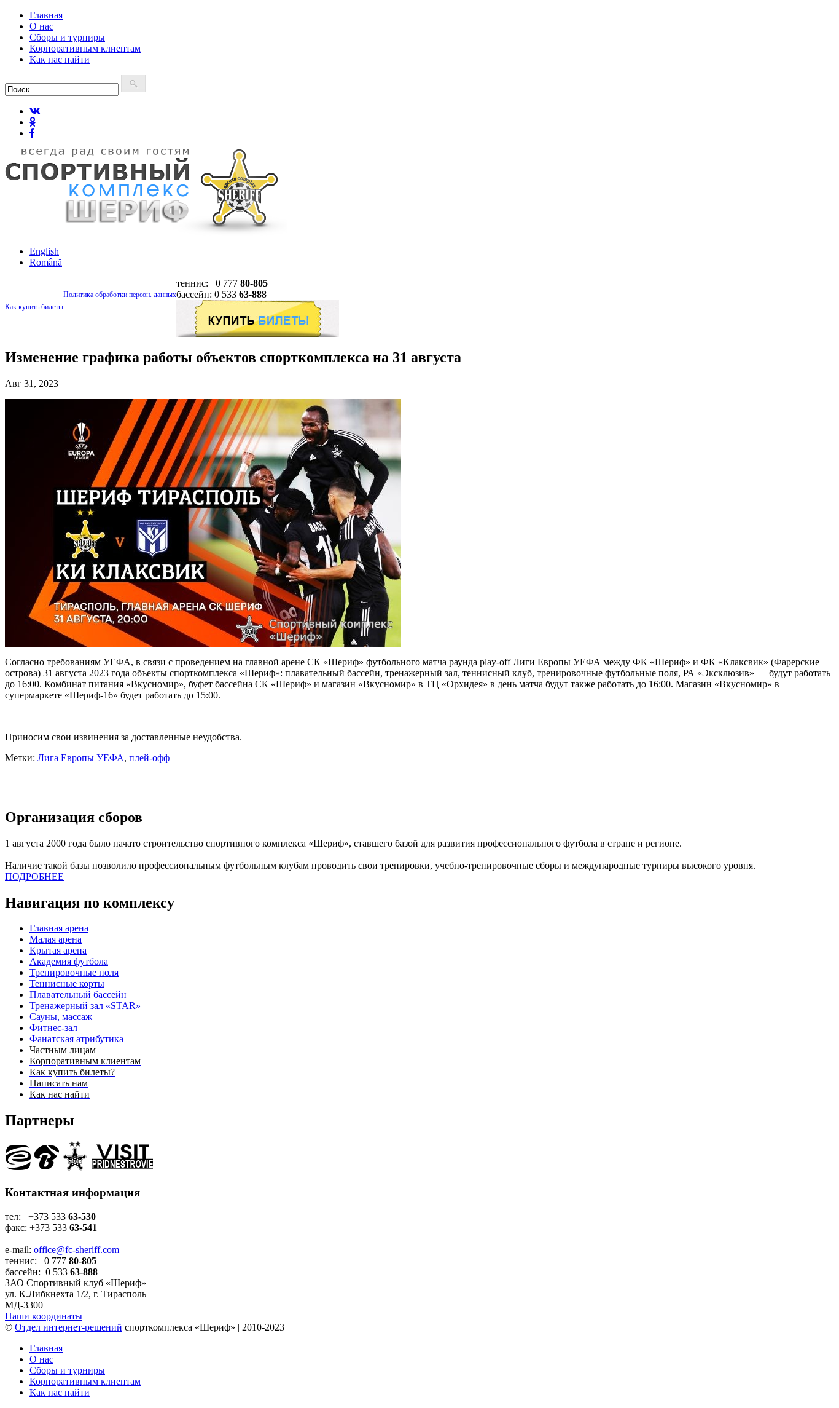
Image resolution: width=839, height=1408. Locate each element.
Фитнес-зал (53, 1027)
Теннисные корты (66, 983)
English (44, 251)
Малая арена (55, 939)
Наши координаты (43, 1316)
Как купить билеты (34, 307)
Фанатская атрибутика (76, 1039)
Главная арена (58, 928)
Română (45, 262)
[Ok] (32, 122)
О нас (41, 26)
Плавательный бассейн (78, 994)
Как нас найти (59, 59)
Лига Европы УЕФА (80, 758)
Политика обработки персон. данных (119, 294)
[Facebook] (31, 133)
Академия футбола (68, 961)
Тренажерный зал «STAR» (85, 1005)
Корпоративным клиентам (85, 48)
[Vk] (35, 111)
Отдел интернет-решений (68, 1327)
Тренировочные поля (74, 972)
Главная (46, 15)
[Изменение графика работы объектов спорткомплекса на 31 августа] (203, 643)
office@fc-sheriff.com (76, 1249)
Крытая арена (58, 950)
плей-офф (149, 758)
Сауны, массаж (60, 1016)
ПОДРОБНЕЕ (34, 876)
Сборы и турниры (67, 37)
